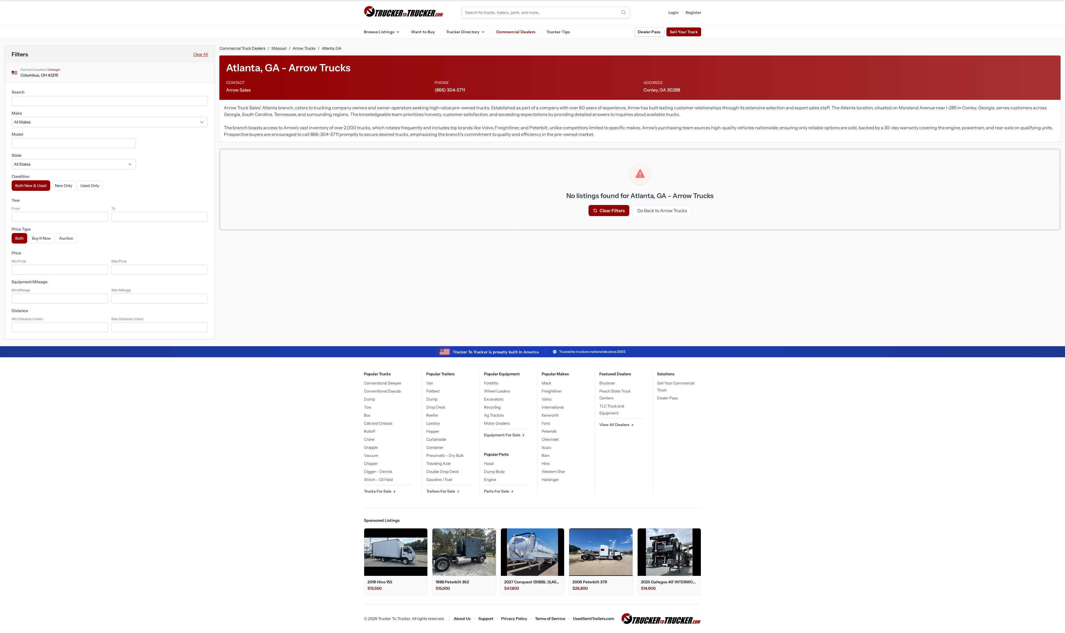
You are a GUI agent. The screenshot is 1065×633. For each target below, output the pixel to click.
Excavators (493, 399)
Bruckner (607, 383)
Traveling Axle (438, 463)
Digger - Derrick (378, 471)
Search (18, 92)
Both (19, 238)
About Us (462, 618)
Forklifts (491, 383)
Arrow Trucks (304, 48)
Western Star (553, 471)
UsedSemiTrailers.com (593, 618)
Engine (490, 479)
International (553, 407)
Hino (546, 463)
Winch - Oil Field (378, 479)
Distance (20, 310)
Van (429, 383)
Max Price (119, 261)
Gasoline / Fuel (439, 479)
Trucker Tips (558, 31)
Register (693, 12)
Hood (488, 463)
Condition (20, 176)
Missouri (279, 48)
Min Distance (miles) (27, 319)
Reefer (432, 415)
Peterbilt (549, 431)
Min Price (19, 261)
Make (17, 113)
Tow (367, 407)
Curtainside (436, 439)
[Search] (624, 12)
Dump (369, 399)
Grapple (371, 447)
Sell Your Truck (684, 31)
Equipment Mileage (29, 281)
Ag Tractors (494, 415)
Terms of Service (550, 618)
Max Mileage (121, 290)
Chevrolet (550, 439)
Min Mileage (21, 290)
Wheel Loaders (497, 391)
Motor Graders (497, 423)
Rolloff (369, 431)
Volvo (546, 399)
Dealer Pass (649, 31)
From (16, 208)
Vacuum (371, 455)
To (113, 208)
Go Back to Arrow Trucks (662, 210)
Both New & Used (31, 185)
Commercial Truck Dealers (242, 48)
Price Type (21, 229)
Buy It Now (41, 238)
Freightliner (552, 391)
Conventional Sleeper (382, 383)
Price (16, 252)
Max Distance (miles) (127, 319)
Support (485, 618)
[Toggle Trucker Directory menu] (483, 32)
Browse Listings (379, 31)
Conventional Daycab (382, 391)
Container (434, 447)
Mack (546, 383)
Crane (369, 439)
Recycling (492, 407)
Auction (66, 238)
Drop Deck (435, 407)
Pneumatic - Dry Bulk (444, 455)
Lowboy (433, 423)
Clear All (200, 54)
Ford (546, 423)
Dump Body (494, 471)
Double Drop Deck (442, 471)
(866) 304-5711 (450, 90)
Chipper (371, 463)
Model (17, 134)
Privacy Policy (514, 618)
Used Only (89, 185)
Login (673, 12)
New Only (63, 185)
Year (16, 200)
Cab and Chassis (378, 423)
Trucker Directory (463, 31)
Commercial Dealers (515, 31)
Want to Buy (423, 31)
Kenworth (550, 415)
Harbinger (550, 479)
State (16, 155)
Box (367, 415)
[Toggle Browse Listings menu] (397, 32)
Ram (546, 455)
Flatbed (432, 391)
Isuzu (546, 447)
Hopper (432, 431)
